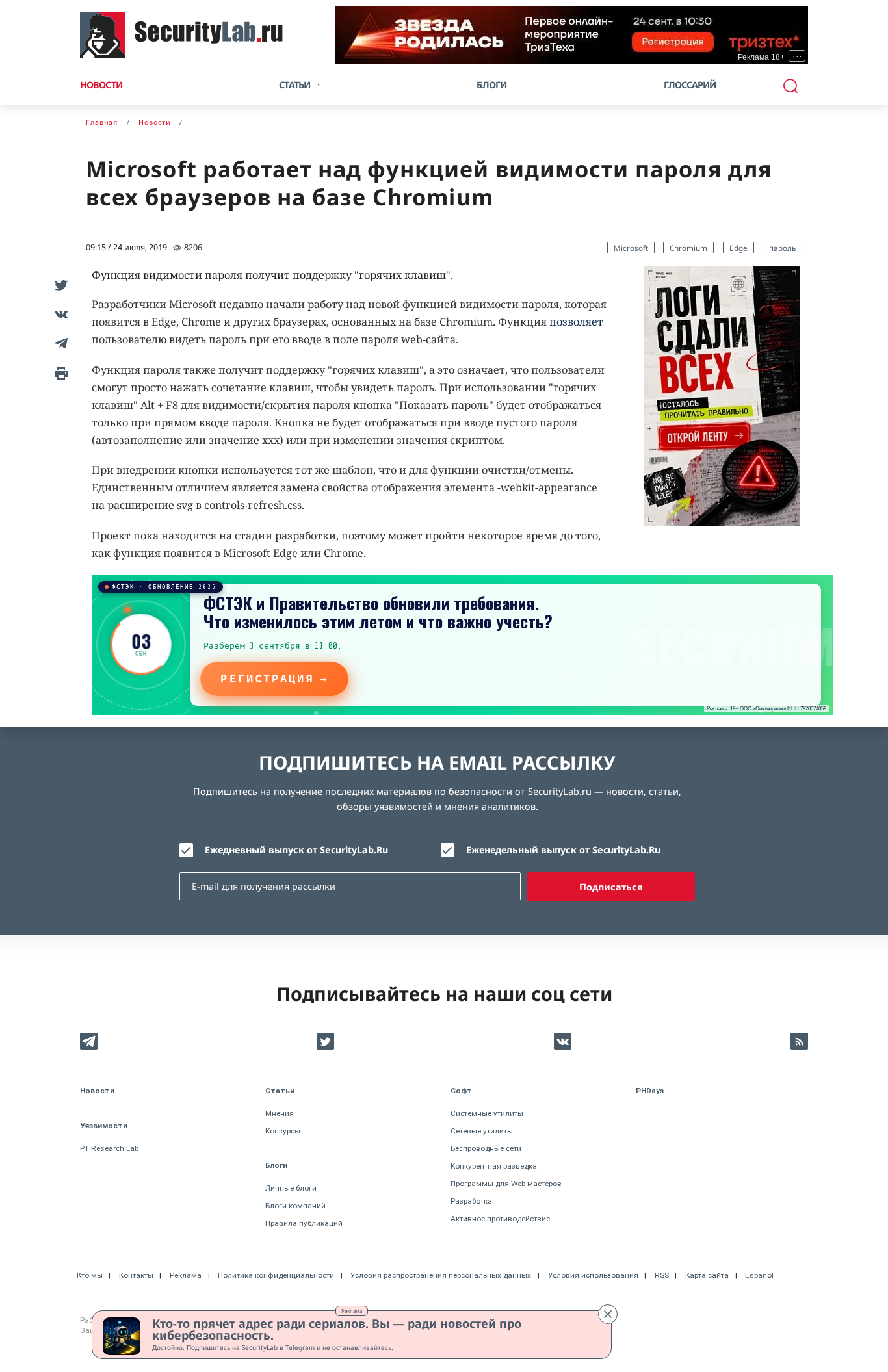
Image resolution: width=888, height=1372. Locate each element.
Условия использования (593, 1275)
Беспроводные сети (486, 1148)
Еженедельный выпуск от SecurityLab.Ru (563, 850)
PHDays (650, 1090)
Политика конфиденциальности (276, 1275)
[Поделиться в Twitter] (59, 284)
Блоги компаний (295, 1205)
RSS (662, 1275)
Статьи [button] (294, 85)
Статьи (279, 1090)
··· (797, 56)
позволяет (576, 322)
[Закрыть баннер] (608, 1314)
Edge (738, 247)
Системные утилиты (487, 1113)
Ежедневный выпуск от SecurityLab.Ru (296, 850)
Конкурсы (282, 1130)
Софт (461, 1090)
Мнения (279, 1113)
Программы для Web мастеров (506, 1183)
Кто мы (90, 1275)
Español (759, 1275)
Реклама (351, 1310)
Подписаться (611, 887)
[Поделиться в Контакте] (59, 313)
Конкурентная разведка (494, 1166)
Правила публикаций (304, 1223)
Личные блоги (291, 1188)
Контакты (136, 1275)
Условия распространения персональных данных (440, 1275)
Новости (101, 85)
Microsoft (631, 247)
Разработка (471, 1201)
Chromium (688, 247)
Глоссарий (690, 85)
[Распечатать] (59, 372)
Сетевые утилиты (482, 1130)
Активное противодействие (500, 1218)
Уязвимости (103, 1125)
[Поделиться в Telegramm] (59, 343)
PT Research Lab (109, 1148)
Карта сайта (707, 1275)
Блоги (491, 85)
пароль (782, 247)
